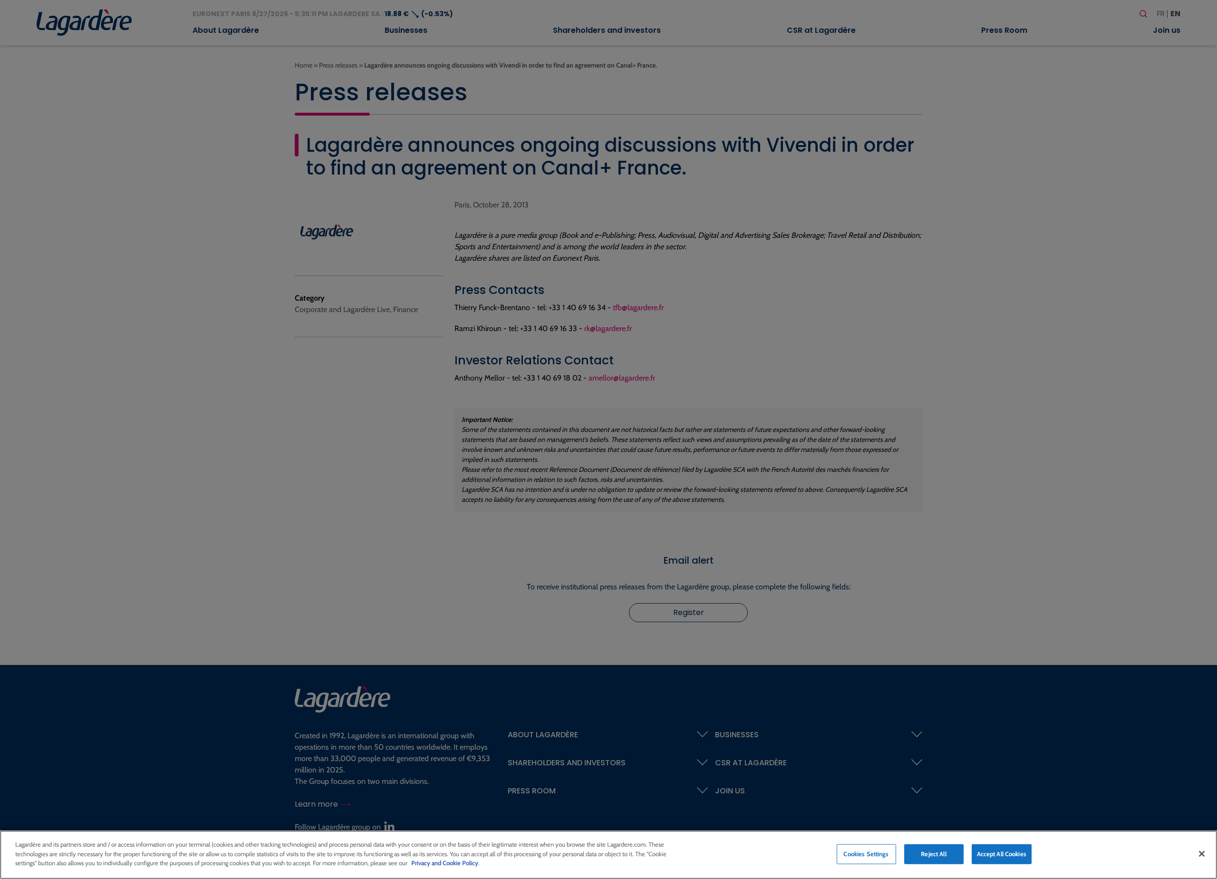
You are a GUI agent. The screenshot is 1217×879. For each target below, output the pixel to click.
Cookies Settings (866, 854)
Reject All (933, 854)
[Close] (1201, 853)
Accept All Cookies (1001, 854)
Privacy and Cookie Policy (444, 863)
